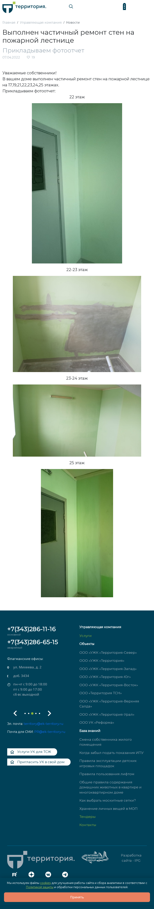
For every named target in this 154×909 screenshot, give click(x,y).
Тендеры (87, 817)
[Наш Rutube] (16, 876)
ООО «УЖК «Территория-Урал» (106, 714)
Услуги (85, 636)
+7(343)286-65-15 (32, 642)
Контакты (87, 825)
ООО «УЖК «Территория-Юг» (105, 677)
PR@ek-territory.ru (49, 732)
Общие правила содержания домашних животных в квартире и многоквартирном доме (110, 787)
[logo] (24, 6)
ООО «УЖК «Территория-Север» (108, 653)
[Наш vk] (49, 876)
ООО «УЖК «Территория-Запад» (108, 669)
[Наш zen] (32, 876)
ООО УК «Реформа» (96, 722)
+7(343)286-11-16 (31, 629)
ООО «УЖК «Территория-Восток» (108, 685)
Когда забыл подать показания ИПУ (111, 753)
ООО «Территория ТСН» (100, 693)
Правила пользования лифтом (106, 774)
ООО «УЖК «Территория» (101, 661)
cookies (45, 883)
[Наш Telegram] (66, 876)
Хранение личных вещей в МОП (108, 809)
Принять (77, 897)
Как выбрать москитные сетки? (107, 800)
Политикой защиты (39, 887)
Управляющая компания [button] (100, 627)
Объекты (86, 644)
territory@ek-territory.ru (43, 724)
